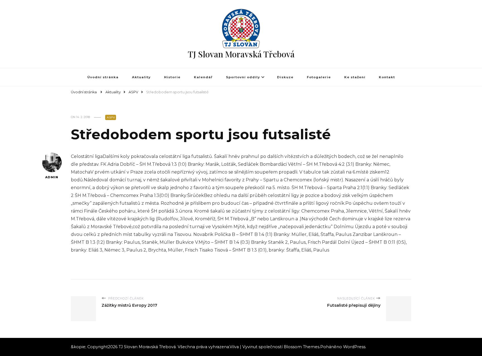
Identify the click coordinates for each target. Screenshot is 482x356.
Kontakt (387, 77)
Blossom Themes (301, 346)
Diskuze (285, 77)
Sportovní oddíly (243, 77)
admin (51, 177)
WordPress (354, 346)
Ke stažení (354, 77)
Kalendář (203, 77)
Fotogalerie (319, 77)
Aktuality (141, 77)
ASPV (111, 117)
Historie (172, 77)
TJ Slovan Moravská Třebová (241, 54)
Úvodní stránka (103, 77)
